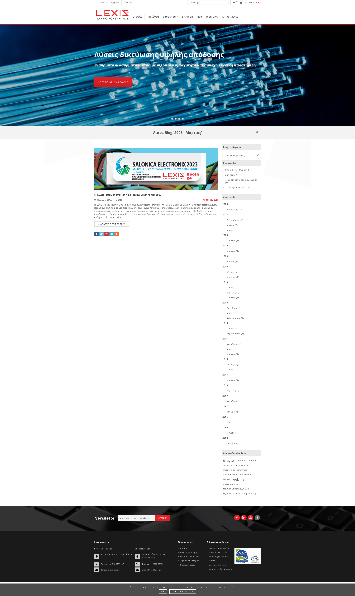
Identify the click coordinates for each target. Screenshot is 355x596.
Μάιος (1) (231, 287)
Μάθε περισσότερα (183, 591)
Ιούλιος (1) (232, 313)
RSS (257, 132)
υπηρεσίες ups (250, 493)
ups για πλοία (230, 474)
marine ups (229, 470)
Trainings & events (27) (237, 187)
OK (163, 591)
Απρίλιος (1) (233, 292)
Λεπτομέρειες (210, 199)
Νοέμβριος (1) (234, 344)
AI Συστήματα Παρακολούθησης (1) (242, 181)
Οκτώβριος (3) (234, 308)
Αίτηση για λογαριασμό (220, 569)
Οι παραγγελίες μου (218, 556)
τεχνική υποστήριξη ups (236, 488)
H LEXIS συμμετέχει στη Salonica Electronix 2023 (128, 194)
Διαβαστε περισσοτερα (111, 224)
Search (258, 155)
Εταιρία (183, 548)
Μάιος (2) (231, 230)
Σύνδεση (128, 2)
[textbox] (239, 155)
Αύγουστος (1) (234, 272)
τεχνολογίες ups (231, 493)
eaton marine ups (247, 460)
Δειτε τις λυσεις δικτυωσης (113, 82)
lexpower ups (243, 465)
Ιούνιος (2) (232, 225)
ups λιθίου (245, 474)
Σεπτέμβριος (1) (235, 220)
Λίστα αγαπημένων (218, 565)
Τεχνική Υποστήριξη (189, 560)
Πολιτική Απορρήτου (190, 552)
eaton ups (228, 465)
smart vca (242, 470)
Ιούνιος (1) (232, 432)
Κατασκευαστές (187, 565)
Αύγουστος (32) (235, 209)
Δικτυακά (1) (231, 175)
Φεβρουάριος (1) (235, 318)
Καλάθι (212, 560)
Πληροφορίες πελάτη (219, 548)
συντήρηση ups (231, 484)
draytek (229, 460)
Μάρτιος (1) (233, 240)
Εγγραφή (115, 2)
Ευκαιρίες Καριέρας (189, 556)
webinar (239, 479)
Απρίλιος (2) (233, 277)
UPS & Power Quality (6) (237, 170)
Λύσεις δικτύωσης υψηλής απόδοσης (159, 54)
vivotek (226, 479)
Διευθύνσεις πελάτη (218, 552)
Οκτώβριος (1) (234, 411)
